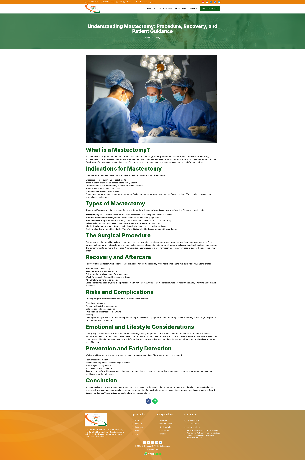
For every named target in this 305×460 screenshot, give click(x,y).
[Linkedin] (211, 2)
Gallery (177, 8)
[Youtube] (203, 2)
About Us (157, 8)
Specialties (167, 8)
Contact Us (193, 8)
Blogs (184, 8)
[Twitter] (219, 2)
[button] (148, 401)
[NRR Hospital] (207, 2)
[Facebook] (215, 2)
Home (149, 8)
